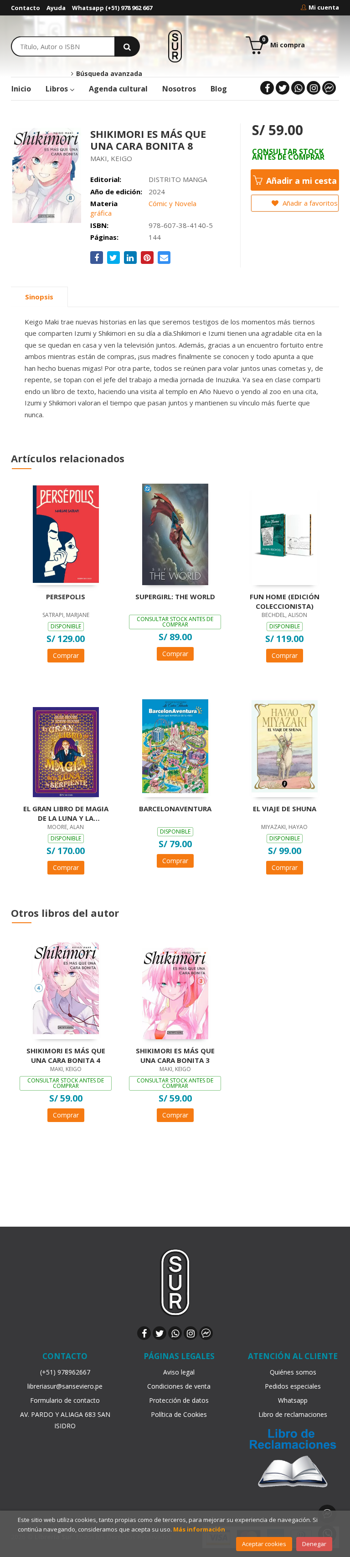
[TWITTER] (282, 88)
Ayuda (56, 8)
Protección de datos (179, 1400)
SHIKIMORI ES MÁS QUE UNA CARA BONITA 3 (175, 1055)
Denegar (314, 1544)
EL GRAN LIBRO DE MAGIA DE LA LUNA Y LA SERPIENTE (65, 813)
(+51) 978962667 (65, 1372)
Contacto (25, 8)
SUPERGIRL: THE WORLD (175, 596)
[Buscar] (127, 46)
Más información (199, 1529)
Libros (58, 89)
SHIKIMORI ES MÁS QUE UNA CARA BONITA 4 (65, 1055)
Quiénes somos (293, 1372)
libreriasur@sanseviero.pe (65, 1386)
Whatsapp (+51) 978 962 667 (112, 8)
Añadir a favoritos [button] (309, 202)
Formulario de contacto (65, 1400)
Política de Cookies (179, 1414)
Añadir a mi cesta (300, 180)
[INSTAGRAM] (313, 88)
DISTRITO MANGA (178, 179)
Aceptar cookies (264, 1544)
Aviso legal (179, 1372)
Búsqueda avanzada (108, 74)
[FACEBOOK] (267, 88)
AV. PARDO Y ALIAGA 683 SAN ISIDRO (65, 1420)
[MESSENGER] (329, 88)
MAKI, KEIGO (111, 158)
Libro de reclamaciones (292, 1414)
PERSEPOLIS (65, 596)
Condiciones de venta (179, 1386)
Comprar (66, 655)
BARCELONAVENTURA (175, 808)
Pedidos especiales (293, 1386)
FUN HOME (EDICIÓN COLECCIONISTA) (284, 601)
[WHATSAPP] (298, 88)
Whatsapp (293, 1400)
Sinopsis (39, 296)
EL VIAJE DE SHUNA (284, 808)
